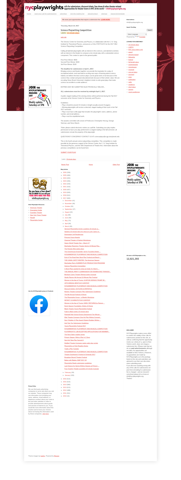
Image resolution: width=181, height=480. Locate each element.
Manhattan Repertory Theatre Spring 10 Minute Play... (82, 246)
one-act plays (132, 72)
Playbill (32, 217)
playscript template (118, 14)
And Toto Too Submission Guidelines (76, 323)
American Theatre (36, 207)
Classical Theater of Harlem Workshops (77, 240)
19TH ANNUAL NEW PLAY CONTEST (76, 283)
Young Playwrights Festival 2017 (75, 326)
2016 (65, 379)
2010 (65, 396)
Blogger (56, 456)
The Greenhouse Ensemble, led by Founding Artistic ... (82, 251)
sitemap (104, 14)
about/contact (93, 14)
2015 (65, 382)
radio (130, 82)
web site (63, 37)
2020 (65, 189)
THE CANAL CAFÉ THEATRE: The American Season (81, 260)
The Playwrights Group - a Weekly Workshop (79, 297)
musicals (131, 69)
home (29, 14)
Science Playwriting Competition (75, 266)
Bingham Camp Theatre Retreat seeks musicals (80, 274)
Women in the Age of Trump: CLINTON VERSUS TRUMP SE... (85, 280)
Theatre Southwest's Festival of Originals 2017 (79, 354)
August (67, 212)
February (68, 372)
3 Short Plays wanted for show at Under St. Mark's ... (81, 269)
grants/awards (133, 64)
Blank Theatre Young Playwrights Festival (78, 309)
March (67, 226)
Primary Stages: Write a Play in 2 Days (77, 337)
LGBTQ (130, 47)
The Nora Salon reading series (74, 334)
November (68, 203)
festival (130, 59)
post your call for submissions (45, 14)
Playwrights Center (36, 220)
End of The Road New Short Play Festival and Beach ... (82, 257)
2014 (65, 384)
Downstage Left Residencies (73, 234)
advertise (63, 14)
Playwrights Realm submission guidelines (78, 363)
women (130, 89)
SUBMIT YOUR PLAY (68, 152)
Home (91, 164)
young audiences (134, 92)
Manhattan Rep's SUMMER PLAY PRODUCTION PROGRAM (84, 263)
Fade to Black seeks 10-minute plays (76, 311)
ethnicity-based (133, 54)
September (69, 209)
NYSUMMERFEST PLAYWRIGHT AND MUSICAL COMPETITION (85, 254)
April (66, 223)
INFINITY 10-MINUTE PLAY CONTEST (77, 300)
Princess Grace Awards (72, 237)
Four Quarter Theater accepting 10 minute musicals (81, 369)
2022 (65, 184)
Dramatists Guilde (36, 210)
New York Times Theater (38, 215)
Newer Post (65, 164)
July (66, 215)
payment (131, 74)
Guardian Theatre (36, 212)
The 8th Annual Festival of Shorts (75, 294)
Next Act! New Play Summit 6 (74, 340)
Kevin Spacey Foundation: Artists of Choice (78, 306)
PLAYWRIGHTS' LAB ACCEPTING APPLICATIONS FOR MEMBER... (87, 331)
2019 (65, 192)
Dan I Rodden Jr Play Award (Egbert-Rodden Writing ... (82, 320)
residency (131, 84)
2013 (65, 387)
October (68, 206)
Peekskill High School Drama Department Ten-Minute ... (82, 314)
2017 (65, 198)
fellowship (131, 57)
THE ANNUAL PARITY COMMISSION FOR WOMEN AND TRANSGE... (87, 271)
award (130, 52)
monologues (132, 67)
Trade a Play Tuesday (71, 349)
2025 (65, 175)
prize (130, 77)
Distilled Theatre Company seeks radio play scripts (81, 343)
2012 (65, 390)
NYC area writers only (135, 49)
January (68, 375)
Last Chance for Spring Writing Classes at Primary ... (81, 366)
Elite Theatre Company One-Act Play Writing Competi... (82, 317)
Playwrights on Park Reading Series (76, 346)
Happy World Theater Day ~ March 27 (77, 243)
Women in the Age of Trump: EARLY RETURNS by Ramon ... (84, 303)
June (67, 218)
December (68, 200)
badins (43, 456)
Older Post (116, 164)
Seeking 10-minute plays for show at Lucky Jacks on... (82, 231)
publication (132, 79)
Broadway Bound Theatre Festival (75, 357)
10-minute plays (73, 33)
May (66, 220)
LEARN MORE (105, 19)
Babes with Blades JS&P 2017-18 (75, 360)
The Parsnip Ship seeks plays (74, 249)
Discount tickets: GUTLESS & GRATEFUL (78, 289)
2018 (65, 195)
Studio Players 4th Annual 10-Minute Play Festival (80, 277)
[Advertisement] (41, 50)
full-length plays (133, 62)
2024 (65, 178)
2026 (65, 172)
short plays (132, 87)
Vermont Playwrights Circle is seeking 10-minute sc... (81, 229)
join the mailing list (77, 14)
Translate (142, 37)
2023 (65, 181)
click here (45, 414)
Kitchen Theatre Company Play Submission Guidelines (82, 291)
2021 (65, 186)
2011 (65, 393)
